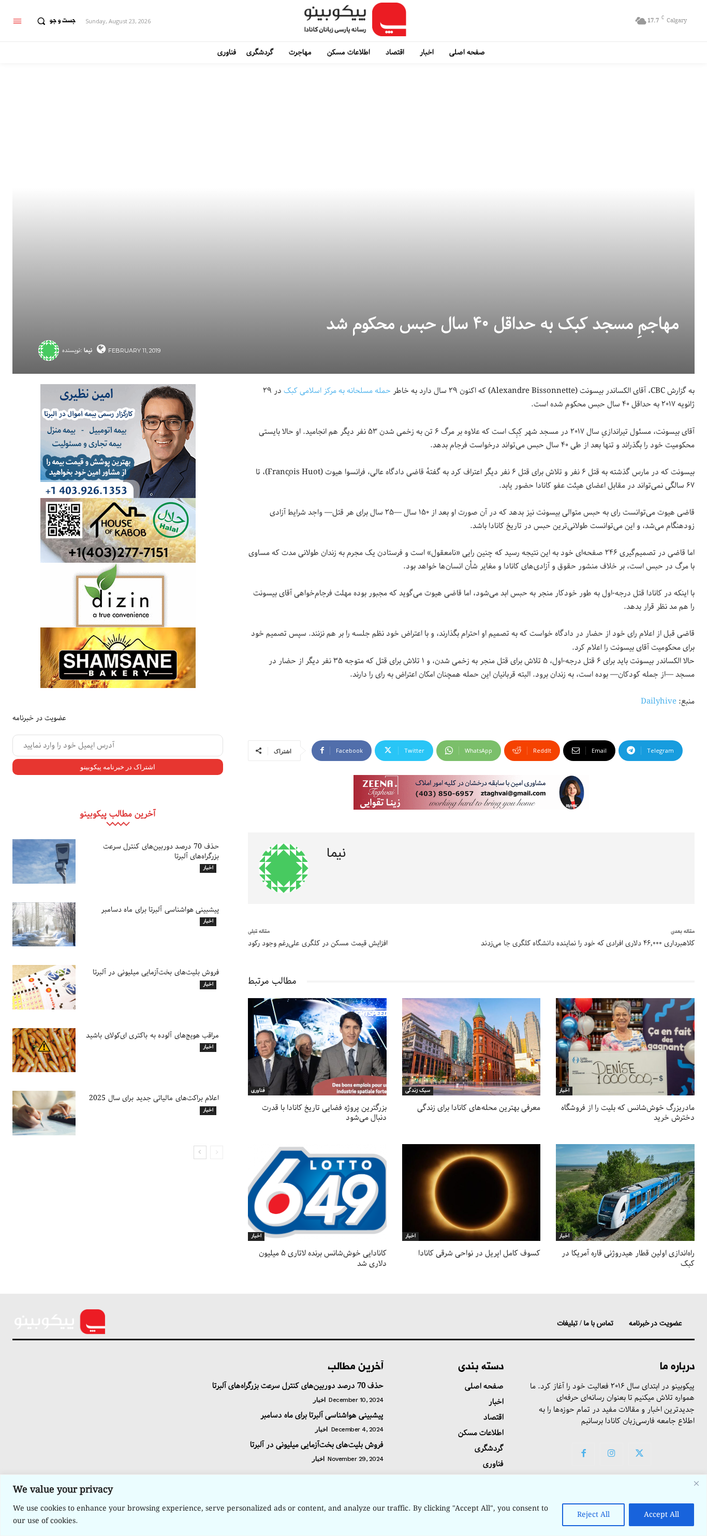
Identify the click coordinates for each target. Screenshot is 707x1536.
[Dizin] (118, 595)
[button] (54, 21)
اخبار (208, 868)
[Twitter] (639, 1454)
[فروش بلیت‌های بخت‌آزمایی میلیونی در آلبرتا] (44, 987)
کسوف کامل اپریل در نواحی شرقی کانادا (479, 1253)
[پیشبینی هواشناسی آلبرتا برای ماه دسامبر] (44, 924)
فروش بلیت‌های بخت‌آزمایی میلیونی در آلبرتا (156, 972)
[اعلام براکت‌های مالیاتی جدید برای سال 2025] (44, 1113)
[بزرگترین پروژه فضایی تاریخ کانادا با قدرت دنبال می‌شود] (317, 1046)
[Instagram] (611, 1454)
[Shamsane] (118, 657)
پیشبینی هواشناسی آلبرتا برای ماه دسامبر (160, 909)
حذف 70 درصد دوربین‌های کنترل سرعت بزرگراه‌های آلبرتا (161, 851)
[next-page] (200, 1152)
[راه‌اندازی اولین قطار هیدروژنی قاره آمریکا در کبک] (625, 1192)
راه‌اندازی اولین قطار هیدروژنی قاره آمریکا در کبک (628, 1258)
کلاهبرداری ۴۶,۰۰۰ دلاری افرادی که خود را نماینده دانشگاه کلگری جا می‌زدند (588, 943)
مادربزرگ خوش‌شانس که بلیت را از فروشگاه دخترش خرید (628, 1113)
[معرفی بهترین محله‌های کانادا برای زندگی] (471, 1046)
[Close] (696, 1483)
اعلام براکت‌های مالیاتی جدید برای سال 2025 (154, 1098)
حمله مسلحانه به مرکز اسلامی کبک (337, 391)
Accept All (661, 1515)
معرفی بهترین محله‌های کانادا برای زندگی (478, 1108)
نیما (88, 350)
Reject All (593, 1515)
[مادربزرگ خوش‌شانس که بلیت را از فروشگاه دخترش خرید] (625, 1046)
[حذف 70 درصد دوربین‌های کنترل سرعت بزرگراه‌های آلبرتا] (44, 861)
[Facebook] (583, 1454)
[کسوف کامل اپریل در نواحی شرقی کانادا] (471, 1192)
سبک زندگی (417, 1091)
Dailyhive (658, 701)
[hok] (118, 530)
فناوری (258, 1091)
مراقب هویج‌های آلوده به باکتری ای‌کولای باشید (152, 1035)
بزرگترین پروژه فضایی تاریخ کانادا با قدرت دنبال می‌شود (324, 1113)
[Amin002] (118, 441)
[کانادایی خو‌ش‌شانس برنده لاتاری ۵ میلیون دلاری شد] (317, 1192)
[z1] (471, 792)
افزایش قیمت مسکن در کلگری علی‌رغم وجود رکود (318, 943)
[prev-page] (216, 1152)
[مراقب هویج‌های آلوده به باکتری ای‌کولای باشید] (44, 1050)
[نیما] (50, 350)
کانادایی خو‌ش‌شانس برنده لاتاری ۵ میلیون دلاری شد (323, 1258)
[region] (353, 1505)
